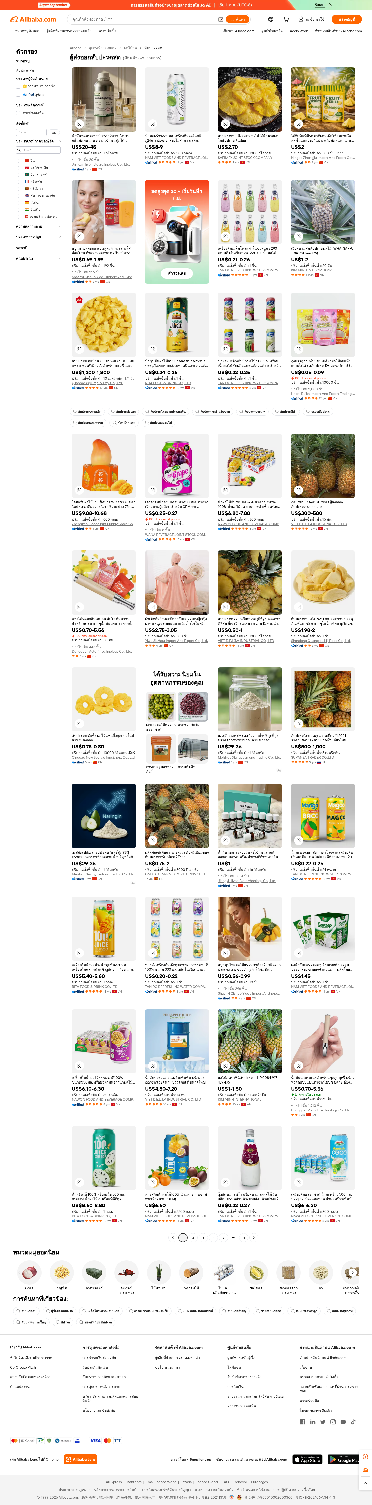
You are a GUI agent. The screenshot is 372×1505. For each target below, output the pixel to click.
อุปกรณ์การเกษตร (102, 48)
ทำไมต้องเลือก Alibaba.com (31, 1358)
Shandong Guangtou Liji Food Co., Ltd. (321, 641)
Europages (259, 1482)
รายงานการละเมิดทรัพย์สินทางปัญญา (256, 1396)
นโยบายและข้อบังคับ (98, 1410)
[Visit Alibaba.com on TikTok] (353, 1422)
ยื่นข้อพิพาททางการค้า (244, 1377)
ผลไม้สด (130, 48)
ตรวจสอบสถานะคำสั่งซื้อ (319, 1377)
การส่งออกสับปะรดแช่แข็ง (151, 1311)
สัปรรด (65, 1322)
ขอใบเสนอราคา (167, 1367)
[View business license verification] (231, 1497)
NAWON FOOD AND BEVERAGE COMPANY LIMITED (250, 524)
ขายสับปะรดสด (271, 1311)
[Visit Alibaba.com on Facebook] (303, 1422)
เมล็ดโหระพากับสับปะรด (103, 1311)
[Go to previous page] (172, 1237)
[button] (221, 19)
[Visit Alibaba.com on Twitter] (323, 1422)
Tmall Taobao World (161, 1482)
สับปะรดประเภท (254, 411)
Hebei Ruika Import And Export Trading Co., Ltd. (323, 394)
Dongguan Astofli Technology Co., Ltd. (102, 651)
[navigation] (38, 643)
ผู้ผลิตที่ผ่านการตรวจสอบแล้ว (177, 1358)
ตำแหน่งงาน (20, 1387)
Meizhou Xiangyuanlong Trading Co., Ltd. (249, 757)
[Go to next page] (253, 1237)
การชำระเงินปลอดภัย (99, 1358)
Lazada (186, 1482)
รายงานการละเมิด (241, 1406)
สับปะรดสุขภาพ (342, 1311)
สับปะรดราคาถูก (306, 1311)
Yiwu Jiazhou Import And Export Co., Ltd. (176, 641)
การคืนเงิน (235, 1387)
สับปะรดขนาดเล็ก (89, 411)
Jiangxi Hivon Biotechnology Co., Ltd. (101, 164)
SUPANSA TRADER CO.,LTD (312, 757)
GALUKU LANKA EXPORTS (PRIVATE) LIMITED (177, 874)
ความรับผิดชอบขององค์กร (30, 1377)
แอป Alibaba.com (273, 1459)
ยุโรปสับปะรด (126, 423)
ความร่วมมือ (309, 1401)
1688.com (134, 1482)
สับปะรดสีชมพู (237, 1311)
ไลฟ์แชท (234, 1367)
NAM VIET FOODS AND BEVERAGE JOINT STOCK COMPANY (177, 158)
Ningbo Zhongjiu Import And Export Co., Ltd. (323, 158)
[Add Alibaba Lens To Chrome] (80, 1459)
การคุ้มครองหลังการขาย (101, 1387)
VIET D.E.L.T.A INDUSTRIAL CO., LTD (319, 524)
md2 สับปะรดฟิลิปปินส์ (198, 1311)
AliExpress (114, 1482)
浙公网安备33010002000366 (268, 1497)
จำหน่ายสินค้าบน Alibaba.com (323, 1358)
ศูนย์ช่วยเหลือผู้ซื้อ (241, 1358)
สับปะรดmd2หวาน (90, 423)
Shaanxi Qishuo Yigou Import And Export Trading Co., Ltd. (104, 277)
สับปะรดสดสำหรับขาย (215, 411)
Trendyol (240, 1482)
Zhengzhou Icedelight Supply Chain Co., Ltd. (104, 524)
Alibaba (75, 48)
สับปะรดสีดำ (288, 411)
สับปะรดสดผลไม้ (161, 423)
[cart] (287, 20)
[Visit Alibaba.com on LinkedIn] (313, 1422)
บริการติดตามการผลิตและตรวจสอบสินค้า (110, 1398)
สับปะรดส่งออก (126, 411)
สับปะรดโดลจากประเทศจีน (168, 411)
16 (243, 1237)
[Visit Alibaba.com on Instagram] (333, 1422)
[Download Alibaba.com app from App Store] (307, 1459)
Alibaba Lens (27, 1459)
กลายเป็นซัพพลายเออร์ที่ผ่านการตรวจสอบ (329, 1389)
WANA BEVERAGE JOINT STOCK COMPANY (177, 535)
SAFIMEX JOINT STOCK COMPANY (245, 158)
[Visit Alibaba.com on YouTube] (343, 1422)
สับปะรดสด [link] (153, 48)
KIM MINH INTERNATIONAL (313, 270)
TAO (225, 1482)
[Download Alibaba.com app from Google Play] (345, 1459)
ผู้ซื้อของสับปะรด (62, 1311)
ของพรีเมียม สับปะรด (98, 1322)
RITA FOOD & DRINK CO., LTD (168, 383)
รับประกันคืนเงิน (95, 1367)
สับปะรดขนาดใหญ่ (34, 1322)
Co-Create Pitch (23, 1367)
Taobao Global (207, 1482)
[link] (365, 1456)
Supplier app (200, 1459)
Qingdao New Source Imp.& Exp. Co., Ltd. (103, 757)
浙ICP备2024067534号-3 (315, 1497)
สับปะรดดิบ (29, 1311)
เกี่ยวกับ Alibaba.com (26, 1347)
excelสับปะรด (320, 411)
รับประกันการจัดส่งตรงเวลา (104, 1377)
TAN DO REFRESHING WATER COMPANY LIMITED (250, 270)
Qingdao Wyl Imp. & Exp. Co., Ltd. (97, 383)
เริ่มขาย (306, 1367)
